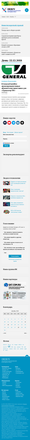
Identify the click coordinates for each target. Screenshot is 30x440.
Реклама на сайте (20, 395)
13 (15, 322)
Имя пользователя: (8, 134)
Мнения (4, 393)
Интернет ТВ (5, 370)
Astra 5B (5, 347)
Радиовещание (19, 371)
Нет (5, 252)
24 (4, 327)
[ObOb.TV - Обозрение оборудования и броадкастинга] (11, 10)
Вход (4, 132)
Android (18, 347)
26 (11, 327)
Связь (16, 366)
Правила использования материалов (14, 404)
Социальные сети (20, 373)
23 (25, 324)
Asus (15, 347)
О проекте (18, 391)
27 (15, 327)
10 (4, 322)
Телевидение (5, 366)
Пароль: (5, 138)
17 (4, 324)
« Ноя (4, 333)
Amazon (11, 348)
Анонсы (4, 391)
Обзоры (4, 384)
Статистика (18, 387)
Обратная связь (19, 396)
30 (25, 327)
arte (18, 348)
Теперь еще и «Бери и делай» (11, 30)
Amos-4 (9, 344)
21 (18, 324)
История (18, 385)
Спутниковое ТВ (6, 373)
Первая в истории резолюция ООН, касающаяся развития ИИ (18, 183)
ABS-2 (6, 350)
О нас (16, 390)
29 (21, 327)
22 (21, 324)
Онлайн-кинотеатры (7, 371)
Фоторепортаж (5, 396)
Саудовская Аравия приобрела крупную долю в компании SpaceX (11, 37)
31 (4, 330)
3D (12, 344)
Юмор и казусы (5, 399)
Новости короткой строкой (12, 25)
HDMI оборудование (7, 385)
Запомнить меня (9, 143)
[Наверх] (27, 356)
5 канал (15, 344)
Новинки (4, 382)
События (18, 384)
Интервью (4, 395)
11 (8, 322)
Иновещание (5, 377)
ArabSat (21, 348)
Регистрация (10, 132)
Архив (15, 261)
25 (8, 327)
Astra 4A (5, 344)
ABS (25, 347)
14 (18, 322)
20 (15, 324)
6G (23, 344)
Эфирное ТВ (5, 376)
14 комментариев (23, 93)
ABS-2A (20, 344)
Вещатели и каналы (6, 368)
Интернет (18, 368)
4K (9, 346)
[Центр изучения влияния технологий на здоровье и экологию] (15, 5)
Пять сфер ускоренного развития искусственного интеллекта (17, 204)
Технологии (18, 382)
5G (22, 347)
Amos (15, 348)
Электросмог (5, 398)
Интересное (5, 390)
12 (11, 322)
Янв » (25, 333)
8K (12, 347)
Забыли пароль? (18, 132)
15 (21, 322)
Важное (17, 380)
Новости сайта (19, 393)
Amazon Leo (5, 348)
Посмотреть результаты (15, 259)
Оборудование (6, 380)
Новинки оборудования (9, 81)
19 (11, 324)
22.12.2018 (4, 93)
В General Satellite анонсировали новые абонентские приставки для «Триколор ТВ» (14, 87)
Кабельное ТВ (5, 374)
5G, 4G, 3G (18, 370)
